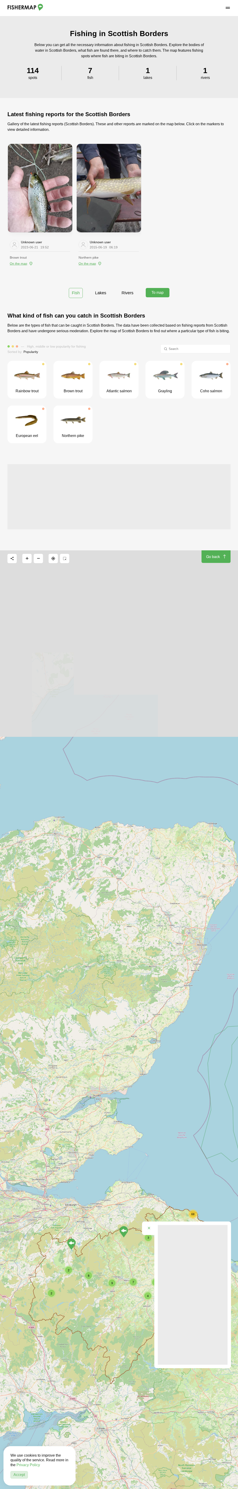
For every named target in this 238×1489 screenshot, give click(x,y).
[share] (12, 558)
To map (158, 292)
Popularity (30, 352)
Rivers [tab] (127, 293)
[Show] (71, 1244)
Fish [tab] (76, 293)
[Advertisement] (119, 496)
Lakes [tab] (100, 293)
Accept (19, 1475)
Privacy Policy (28, 1465)
